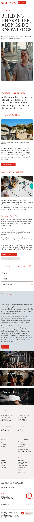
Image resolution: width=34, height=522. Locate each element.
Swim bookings (22, 448)
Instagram (4, 462)
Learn (2, 442)
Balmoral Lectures (22, 462)
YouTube (3, 467)
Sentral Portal (21, 442)
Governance (21, 469)
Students (3, 444)
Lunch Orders (21, 446)
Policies (20, 470)
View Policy (29, 513)
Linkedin (3, 464)
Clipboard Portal (22, 444)
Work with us (21, 472)
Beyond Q (4, 446)
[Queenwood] (8, 2)
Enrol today (21, 3)
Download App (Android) (24, 451)
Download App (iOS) (23, 449)
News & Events (22, 464)
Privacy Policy (29, 504)
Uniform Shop (21, 467)
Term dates (21, 460)
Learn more (7, 364)
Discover (3, 439)
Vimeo (3, 465)
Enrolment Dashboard (23, 439)
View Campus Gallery (8, 165)
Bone (13, 487)
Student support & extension (10, 259)
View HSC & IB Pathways (9, 254)
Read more (5, 347)
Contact (3, 448)
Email (2, 429)
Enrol (2, 441)
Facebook (3, 460)
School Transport (22, 465)
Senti (9, 487)
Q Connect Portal (22, 441)
